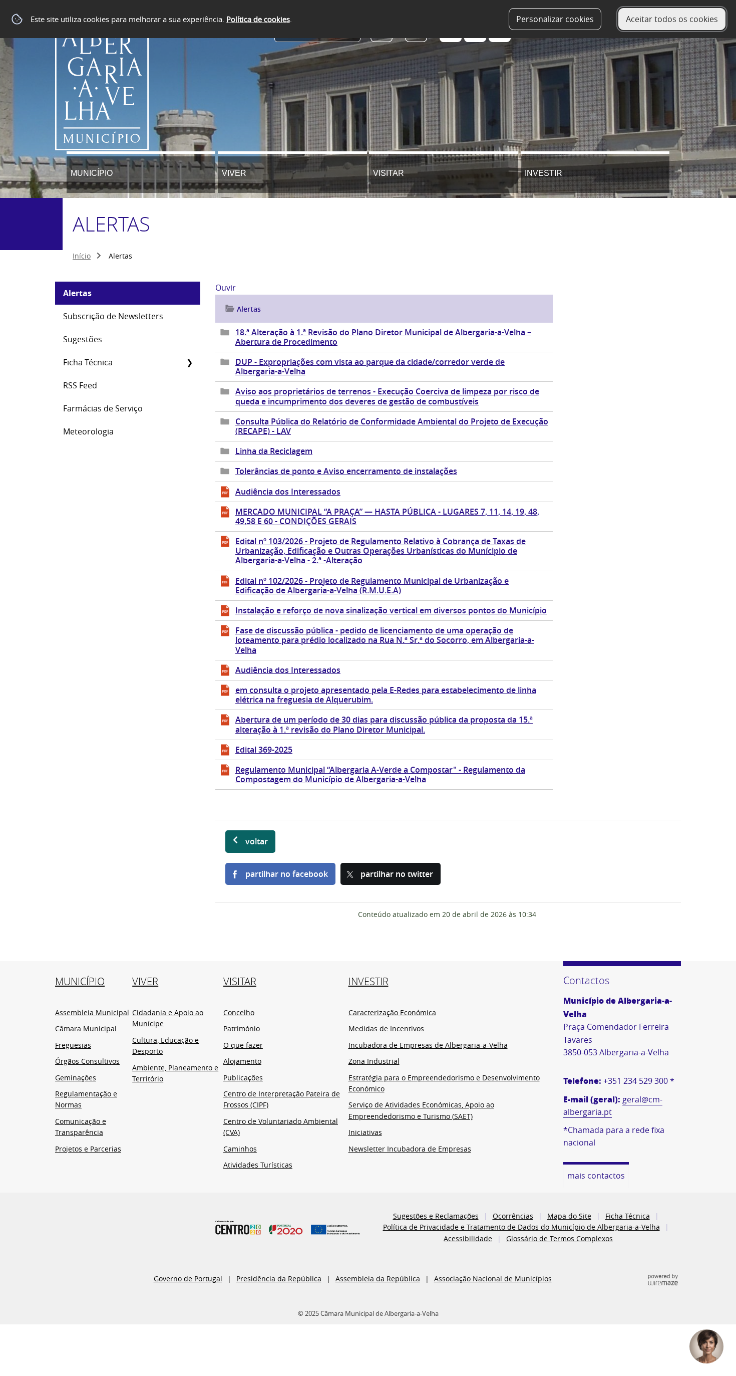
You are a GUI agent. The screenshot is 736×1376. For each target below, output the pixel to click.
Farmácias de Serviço (103, 408)
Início (82, 256)
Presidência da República (278, 1278)
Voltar (256, 841)
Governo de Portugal (188, 1278)
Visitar (388, 173)
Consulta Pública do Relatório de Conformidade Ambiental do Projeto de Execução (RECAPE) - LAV (391, 426)
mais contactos (596, 1175)
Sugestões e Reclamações (436, 1216)
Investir (543, 173)
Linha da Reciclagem (273, 450)
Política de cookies (258, 19)
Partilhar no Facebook (286, 873)
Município (92, 173)
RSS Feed (80, 385)
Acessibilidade (468, 1238)
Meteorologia (88, 431)
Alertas (77, 293)
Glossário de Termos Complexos (559, 1238)
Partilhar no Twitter (396, 873)
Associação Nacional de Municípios (493, 1278)
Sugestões (82, 339)
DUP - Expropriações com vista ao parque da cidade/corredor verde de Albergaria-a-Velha (370, 366)
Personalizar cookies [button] (555, 19)
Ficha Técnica (88, 362)
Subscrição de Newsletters (113, 316)
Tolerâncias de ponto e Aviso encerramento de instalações (346, 471)
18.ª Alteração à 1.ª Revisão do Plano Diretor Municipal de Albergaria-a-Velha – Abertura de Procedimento (383, 337)
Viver (234, 173)
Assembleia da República (377, 1278)
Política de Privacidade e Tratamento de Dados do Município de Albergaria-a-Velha (521, 1227)
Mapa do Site (569, 1216)
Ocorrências (513, 1216)
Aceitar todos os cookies (672, 19)
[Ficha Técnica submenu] (189, 362)
